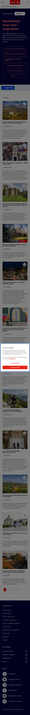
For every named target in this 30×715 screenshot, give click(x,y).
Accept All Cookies (15, 367)
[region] (15, 357)
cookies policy (12, 358)
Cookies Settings (15, 363)
